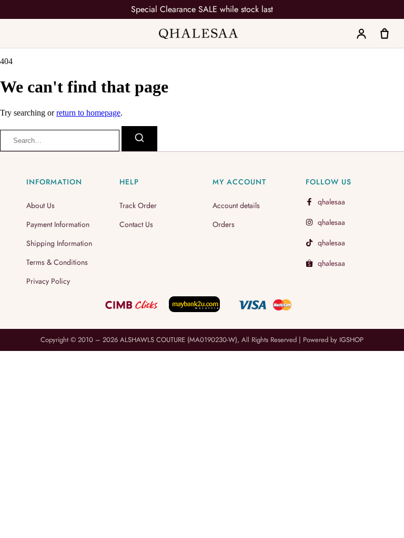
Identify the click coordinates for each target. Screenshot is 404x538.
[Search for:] (61, 140)
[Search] (139, 138)
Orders (224, 224)
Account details (236, 205)
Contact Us (136, 224)
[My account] (361, 34)
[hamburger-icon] (18, 31)
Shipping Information (59, 243)
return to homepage (88, 112)
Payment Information (57, 224)
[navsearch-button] (336, 34)
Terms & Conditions (57, 262)
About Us (40, 205)
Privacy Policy (48, 281)
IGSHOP (351, 340)
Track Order (138, 205)
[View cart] (384, 34)
